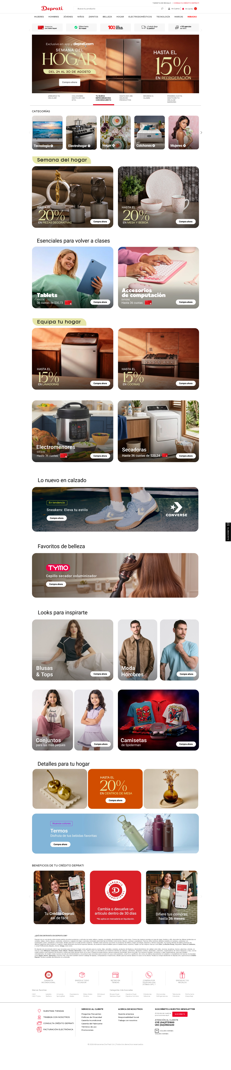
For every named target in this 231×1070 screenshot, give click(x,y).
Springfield (61, 996)
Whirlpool (101, 994)
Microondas (160, 994)
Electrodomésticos (140, 17)
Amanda (60, 994)
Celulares (175, 996)
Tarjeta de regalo (162, 3)
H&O (34, 994)
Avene (57, 946)
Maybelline (178, 944)
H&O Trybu (36, 996)
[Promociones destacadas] (115, 93)
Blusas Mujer (115, 994)
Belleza (107, 17)
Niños (80, 17)
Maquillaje (189, 996)
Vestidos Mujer (115, 996)
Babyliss (51, 946)
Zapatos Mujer (131, 994)
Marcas (178, 17)
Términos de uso (89, 1027)
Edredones (147, 994)
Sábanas (147, 996)
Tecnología (163, 17)
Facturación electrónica (58, 1029)
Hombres (53, 17)
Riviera (86, 996)
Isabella (48, 994)
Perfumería (189, 994)
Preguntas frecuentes (91, 1014)
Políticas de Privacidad (91, 1017)
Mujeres (39, 17)
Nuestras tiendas (53, 1011)
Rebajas (192, 17)
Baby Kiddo (87, 994)
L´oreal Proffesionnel (41, 946)
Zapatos (93, 17)
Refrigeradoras (162, 996)
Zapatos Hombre (132, 996)
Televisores (176, 994)
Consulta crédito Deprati (186, 3)
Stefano (49, 996)
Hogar (120, 17)
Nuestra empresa (126, 1014)
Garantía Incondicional (91, 1020)
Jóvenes (68, 17)
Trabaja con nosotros (56, 1017)
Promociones (87, 1030)
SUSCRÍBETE (180, 1014)
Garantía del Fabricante (91, 1024)
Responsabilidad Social (128, 1017)
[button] (201, 133)
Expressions (74, 994)
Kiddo (72, 996)
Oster (99, 996)
